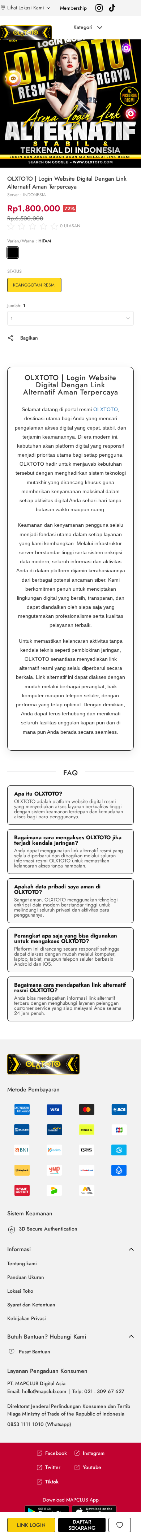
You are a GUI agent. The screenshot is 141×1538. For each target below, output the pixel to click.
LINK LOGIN (31, 1525)
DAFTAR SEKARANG (81, 1524)
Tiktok (52, 1481)
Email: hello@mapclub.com (36, 1391)
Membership (73, 7)
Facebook (56, 1453)
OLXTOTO (105, 409)
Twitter (52, 1467)
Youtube (92, 1467)
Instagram (93, 1453)
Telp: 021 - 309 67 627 (98, 1391)
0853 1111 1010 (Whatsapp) (39, 1424)
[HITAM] (12, 252)
